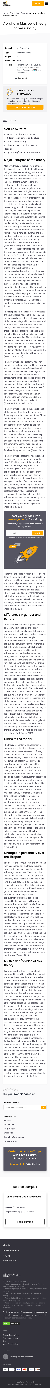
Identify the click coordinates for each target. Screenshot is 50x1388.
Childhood (8, 1132)
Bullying (6, 1255)
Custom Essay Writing (11, 1335)
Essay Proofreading (10, 1344)
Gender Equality (33, 65)
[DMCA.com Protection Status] (11, 1325)
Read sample (25, 1221)
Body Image (9, 1128)
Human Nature (23, 67)
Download (22, 78)
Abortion (7, 1245)
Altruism (7, 1120)
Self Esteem (35, 67)
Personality (22, 65)
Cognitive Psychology (13, 1137)
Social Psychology (24, 70)
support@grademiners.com (21, 1357)
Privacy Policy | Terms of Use (25, 1382)
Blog (4, 1341)
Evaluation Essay (24, 52)
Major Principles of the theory (21, 134)
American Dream (11, 1250)
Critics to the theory (16, 141)
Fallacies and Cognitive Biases (23, 1196)
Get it (37, 533)
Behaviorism (9, 1124)
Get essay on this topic (25, 107)
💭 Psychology (23, 48)
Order (37, 3)
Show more (8, 1260)
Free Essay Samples (10, 1338)
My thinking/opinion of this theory (23, 152)
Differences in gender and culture (23, 138)
